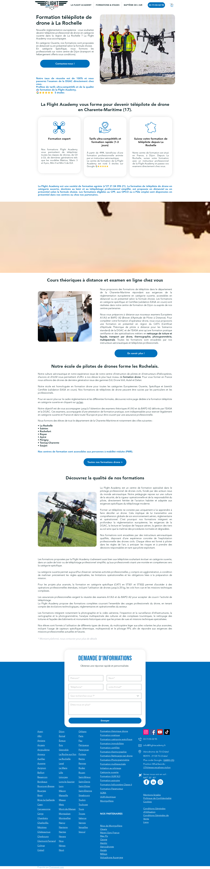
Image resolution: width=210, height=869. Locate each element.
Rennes (82, 763)
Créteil (40, 850)
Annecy (41, 754)
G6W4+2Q (168, 760)
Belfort (40, 772)
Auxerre (41, 763)
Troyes (82, 813)
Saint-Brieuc (85, 777)
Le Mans (63, 768)
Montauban (65, 813)
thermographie (142, 336)
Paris (81, 736)
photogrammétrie (162, 336)
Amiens (41, 740)
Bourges (41, 790)
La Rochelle (65, 758)
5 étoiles (59, 92)
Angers (41, 745)
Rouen (82, 772)
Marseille (63, 795)
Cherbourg (43, 836)
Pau (80, 740)
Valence (82, 818)
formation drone (132, 377)
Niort (61, 850)
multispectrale (107, 339)
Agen (40, 731)
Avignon (41, 768)
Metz (61, 804)
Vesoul (82, 831)
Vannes (82, 822)
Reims (82, 758)
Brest (40, 795)
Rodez (82, 768)
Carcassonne (43, 809)
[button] (108, 5)
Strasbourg (84, 795)
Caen (40, 804)
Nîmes (62, 845)
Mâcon (62, 790)
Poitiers (82, 754)
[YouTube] (160, 732)
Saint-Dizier (84, 786)
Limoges (63, 777)
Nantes (62, 831)
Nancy (62, 822)
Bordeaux (42, 781)
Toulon (82, 800)
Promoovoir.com (56, 867)
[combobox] (105, 696)
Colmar (41, 845)
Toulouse (83, 804)
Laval (61, 763)
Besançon (42, 777)
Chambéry (42, 818)
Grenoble (64, 749)
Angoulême (43, 749)
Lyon (61, 786)
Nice (61, 841)
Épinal (62, 736)
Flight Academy (68, 149)
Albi (39, 736)
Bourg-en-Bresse (45, 786)
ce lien (79, 402)
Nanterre (63, 827)
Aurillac (41, 758)
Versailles (83, 827)
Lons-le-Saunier (67, 781)
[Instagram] (146, 732)
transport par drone (120, 336)
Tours (81, 809)
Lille (61, 772)
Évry (61, 745)
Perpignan (84, 749)
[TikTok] (167, 732)
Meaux (62, 800)
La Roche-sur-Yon (67, 754)
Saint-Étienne (85, 790)
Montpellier (65, 818)
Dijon (61, 731)
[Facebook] (153, 732)
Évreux (62, 740)
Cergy (40, 813)
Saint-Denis (84, 781)
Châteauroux (43, 831)
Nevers (62, 836)
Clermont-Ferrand (46, 841)
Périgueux (84, 745)
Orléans (82, 731)
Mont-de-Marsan (67, 809)
